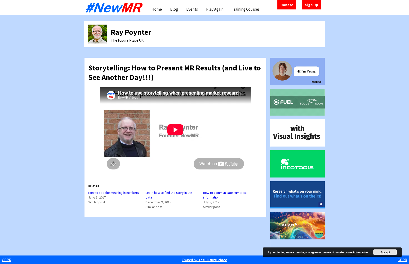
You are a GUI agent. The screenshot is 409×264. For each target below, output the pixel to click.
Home (156, 9)
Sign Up (311, 4)
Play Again (214, 9)
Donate (286, 4)
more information (357, 252)
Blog (174, 9)
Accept (385, 252)
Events (192, 9)
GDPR (6, 259)
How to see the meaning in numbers (113, 192)
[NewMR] (115, 7)
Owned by (204, 259)
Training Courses (246, 9)
